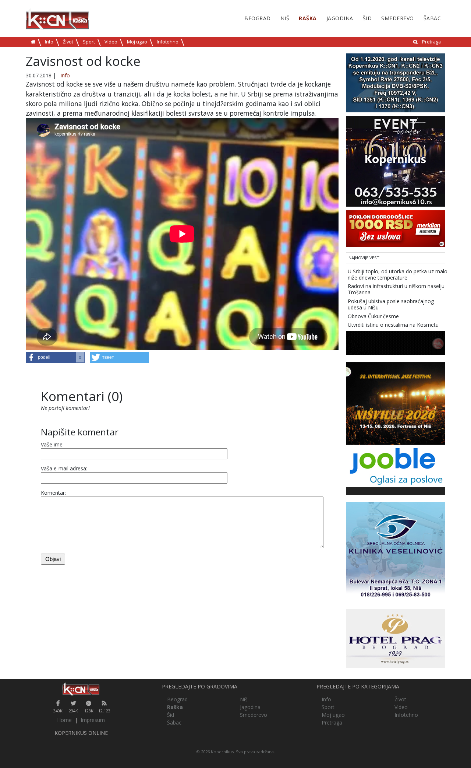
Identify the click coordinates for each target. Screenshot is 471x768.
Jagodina (339, 18)
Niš (285, 18)
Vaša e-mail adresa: (64, 468)
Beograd (257, 18)
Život (68, 42)
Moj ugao (137, 42)
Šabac (432, 18)
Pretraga (431, 42)
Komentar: (53, 492)
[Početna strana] (81, 689)
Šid (367, 18)
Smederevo (397, 18)
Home (64, 719)
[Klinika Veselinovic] (395, 551)
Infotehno (167, 42)
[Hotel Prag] (395, 637)
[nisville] (395, 402)
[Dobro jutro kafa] (395, 342)
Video (111, 42)
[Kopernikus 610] (395, 160)
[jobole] (395, 465)
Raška (308, 18)
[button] (55, 357)
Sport (89, 42)
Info (49, 42)
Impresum (93, 719)
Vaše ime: (52, 444)
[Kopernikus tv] (395, 82)
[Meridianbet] (395, 228)
